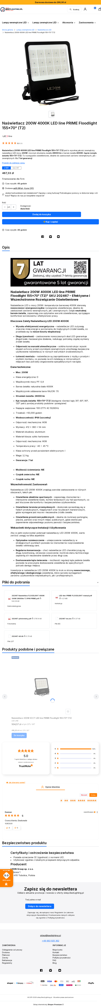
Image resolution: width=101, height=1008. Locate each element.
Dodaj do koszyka (41, 214)
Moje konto (57, 950)
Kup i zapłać (52, 221)
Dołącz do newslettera (39, 906)
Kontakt (56, 952)
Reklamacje (7, 960)
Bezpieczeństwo (60, 955)
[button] (7, 782)
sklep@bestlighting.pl (50, 935)
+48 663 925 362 (50, 940)
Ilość (4, 202)
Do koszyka (19, 735)
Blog (55, 963)
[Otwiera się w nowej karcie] (42, 236)
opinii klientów (26, 759)
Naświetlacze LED (44, 30)
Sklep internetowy (47, 1004)
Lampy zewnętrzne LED (25, 30)
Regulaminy (7, 963)
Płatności (6, 955)
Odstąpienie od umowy (12, 950)
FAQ (54, 960)
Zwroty (5, 958)
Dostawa (6, 952)
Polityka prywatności (61, 958)
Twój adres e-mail (33, 900)
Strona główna (7, 30)
